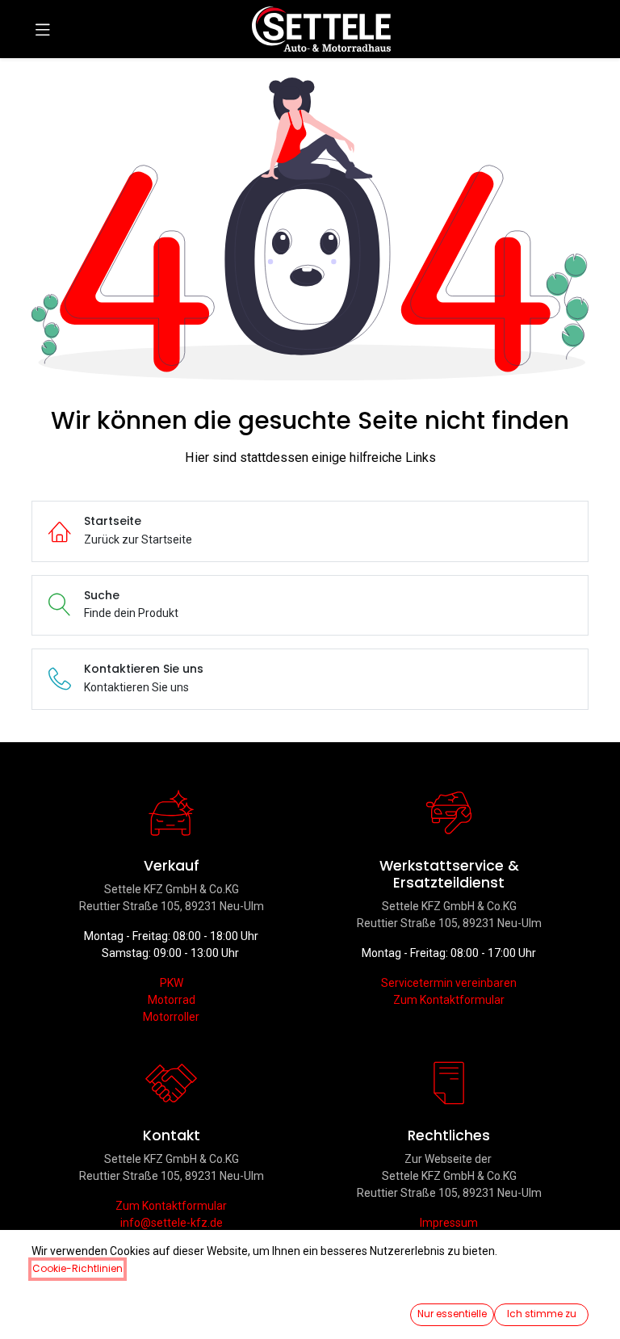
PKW (171, 982)
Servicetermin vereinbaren (449, 982)
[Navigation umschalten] (42, 29)
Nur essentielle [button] (452, 1313)
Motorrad (171, 999)
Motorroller (171, 1016)
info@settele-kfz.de (171, 1222)
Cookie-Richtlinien (77, 1268)
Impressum (449, 1222)
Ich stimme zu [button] (541, 1313)
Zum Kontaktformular (449, 999)
